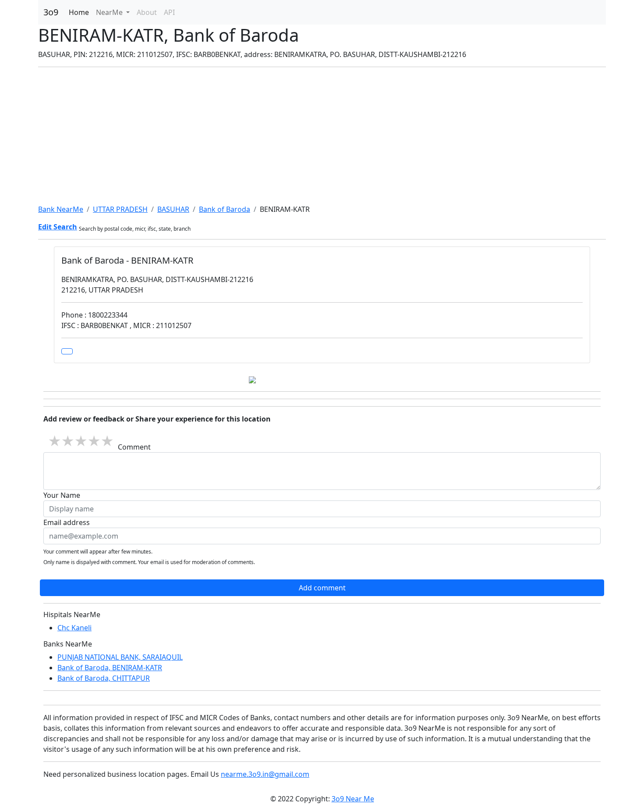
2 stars (67, 441)
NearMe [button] (110, 12)
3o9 (50, 12)
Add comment (322, 588)
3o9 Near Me (353, 799)
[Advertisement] (322, 135)
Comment (134, 447)
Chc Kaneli (74, 627)
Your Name (61, 495)
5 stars (106, 441)
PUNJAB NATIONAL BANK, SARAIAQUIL (120, 657)
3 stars (80, 441)
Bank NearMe (60, 209)
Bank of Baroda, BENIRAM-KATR (109, 667)
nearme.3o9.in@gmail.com (265, 774)
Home (79, 12)
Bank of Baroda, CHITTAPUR (103, 678)
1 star (54, 441)
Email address (66, 522)
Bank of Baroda (224, 209)
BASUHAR (173, 209)
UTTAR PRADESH (120, 209)
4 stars (93, 441)
